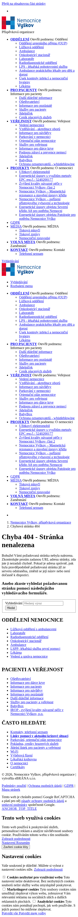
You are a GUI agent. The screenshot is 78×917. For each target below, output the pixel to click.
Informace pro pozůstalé (35, 105)
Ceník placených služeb (35, 117)
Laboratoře (26, 59)
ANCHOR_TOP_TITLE (19, 808)
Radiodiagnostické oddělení (38, 63)
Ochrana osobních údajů (45, 786)
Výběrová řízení (21, 755)
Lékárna (24, 86)
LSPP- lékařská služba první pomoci (35, 648)
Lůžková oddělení (31, 47)
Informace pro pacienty (26, 686)
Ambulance (27, 51)
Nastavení (9, 842)
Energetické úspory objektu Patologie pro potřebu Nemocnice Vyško (47, 216)
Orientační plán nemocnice (37, 140)
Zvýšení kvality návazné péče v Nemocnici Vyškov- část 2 (40, 185)
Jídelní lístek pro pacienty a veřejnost (35, 747)
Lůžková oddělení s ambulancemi (33, 629)
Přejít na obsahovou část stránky (24, 3)
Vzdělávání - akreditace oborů (39, 129)
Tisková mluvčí (29, 230)
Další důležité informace (35, 98)
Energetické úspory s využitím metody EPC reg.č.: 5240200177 (45, 177)
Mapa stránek (11, 789)
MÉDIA (16, 226)
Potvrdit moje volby (32, 913)
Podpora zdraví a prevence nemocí (42, 152)
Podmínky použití (14, 786)
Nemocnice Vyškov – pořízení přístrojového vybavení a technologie (44, 201)
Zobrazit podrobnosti (16, 839)
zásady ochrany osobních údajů (42, 801)
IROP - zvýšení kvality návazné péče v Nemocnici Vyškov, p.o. (36, 712)
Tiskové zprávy (29, 234)
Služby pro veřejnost (33, 144)
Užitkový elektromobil (34, 172)
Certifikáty (17, 767)
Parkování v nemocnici (34, 137)
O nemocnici (19, 763)
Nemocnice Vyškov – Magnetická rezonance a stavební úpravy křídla (43, 193)
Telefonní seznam (31, 254)
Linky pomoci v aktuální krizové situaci (39, 736)
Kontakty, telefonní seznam (29, 732)
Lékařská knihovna (23, 759)
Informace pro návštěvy (35, 133)
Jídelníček (26, 113)
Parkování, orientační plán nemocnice (36, 740)
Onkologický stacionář (34, 55)
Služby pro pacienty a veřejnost (31, 702)
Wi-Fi (14, 751)
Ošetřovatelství (29, 102)
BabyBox (25, 160)
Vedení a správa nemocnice (29, 656)
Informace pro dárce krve (36, 148)
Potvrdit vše (10, 913)
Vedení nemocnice (31, 125)
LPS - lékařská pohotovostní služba (43, 66)
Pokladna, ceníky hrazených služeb (34, 744)
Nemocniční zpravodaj (34, 238)
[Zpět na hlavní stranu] (21, 28)
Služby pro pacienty (32, 109)
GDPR (15, 222)
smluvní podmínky (14, 805)
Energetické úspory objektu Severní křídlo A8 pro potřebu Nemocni (43, 209)
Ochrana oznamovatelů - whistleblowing (47, 164)
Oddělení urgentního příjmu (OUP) (43, 43)
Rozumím (23, 842)
